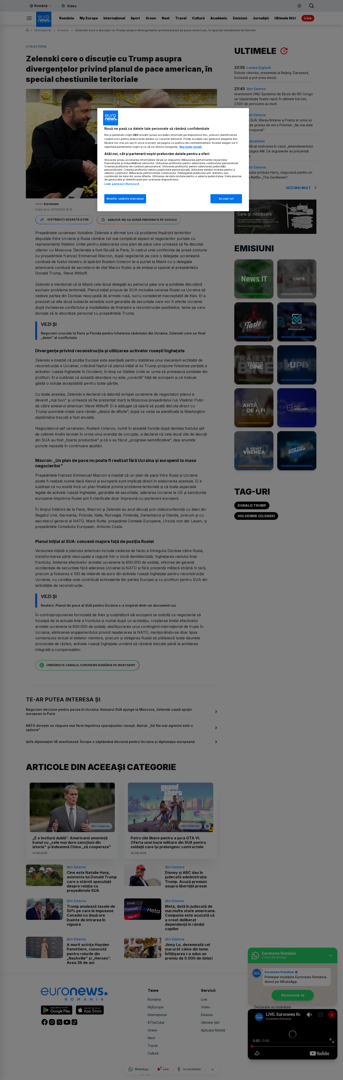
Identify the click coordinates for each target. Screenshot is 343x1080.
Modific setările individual (125, 198)
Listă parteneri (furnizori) (121, 184)
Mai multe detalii (190, 146)
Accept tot (226, 198)
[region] (173, 159)
